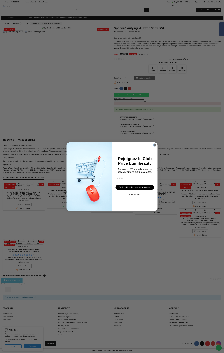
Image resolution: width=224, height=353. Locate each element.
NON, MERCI (134, 194)
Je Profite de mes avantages (134, 187)
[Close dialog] (155, 145)
